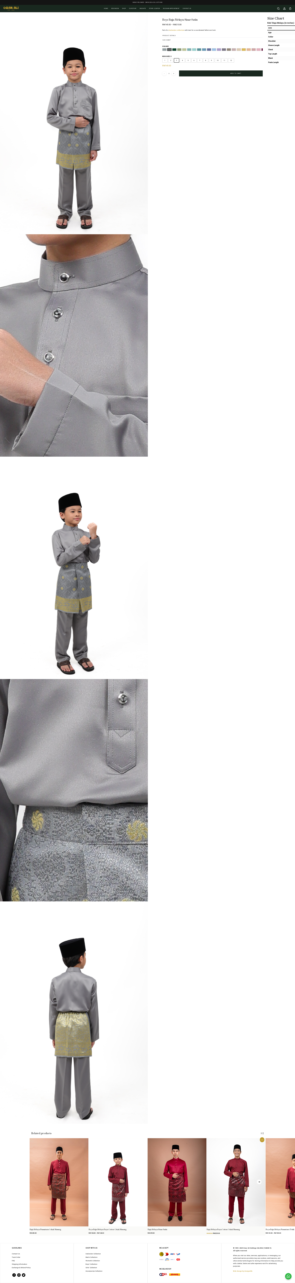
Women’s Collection (93, 1261)
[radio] (164, 49)
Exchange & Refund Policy (21, 1267)
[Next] (259, 1182)
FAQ (13, 1261)
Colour (165, 46)
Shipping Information (19, 1264)
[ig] (19, 1275)
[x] (23, 1275)
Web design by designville (242, 1271)
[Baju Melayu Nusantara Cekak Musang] (59, 1182)
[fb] (14, 1275)
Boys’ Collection (91, 1264)
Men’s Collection (91, 1257)
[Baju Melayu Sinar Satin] (177, 1182)
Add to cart (235, 73)
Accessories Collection (94, 1271)
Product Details (169, 35)
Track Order (16, 1257)
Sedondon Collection (93, 1254)
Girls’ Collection (91, 1267)
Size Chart (166, 40)
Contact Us (16, 1254)
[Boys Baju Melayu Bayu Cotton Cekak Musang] (118, 1182)
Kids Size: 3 (166, 56)
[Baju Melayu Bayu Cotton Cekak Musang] (236, 1182)
